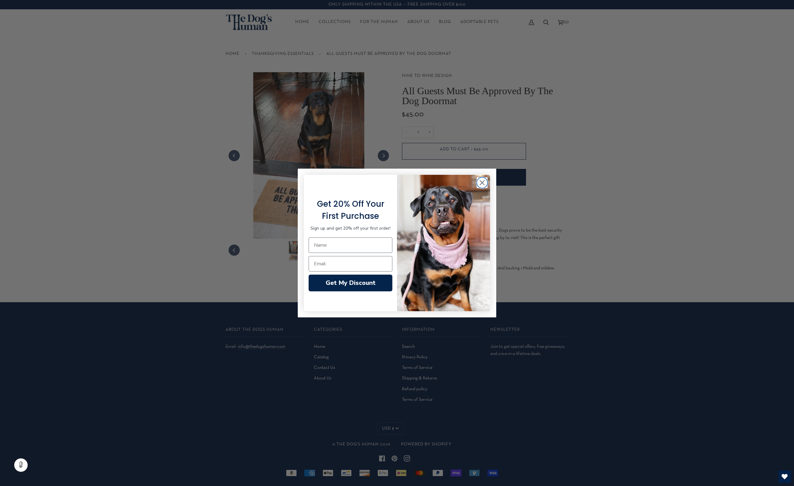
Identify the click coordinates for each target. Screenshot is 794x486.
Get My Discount (351, 283)
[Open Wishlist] (784, 477)
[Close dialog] (482, 182)
